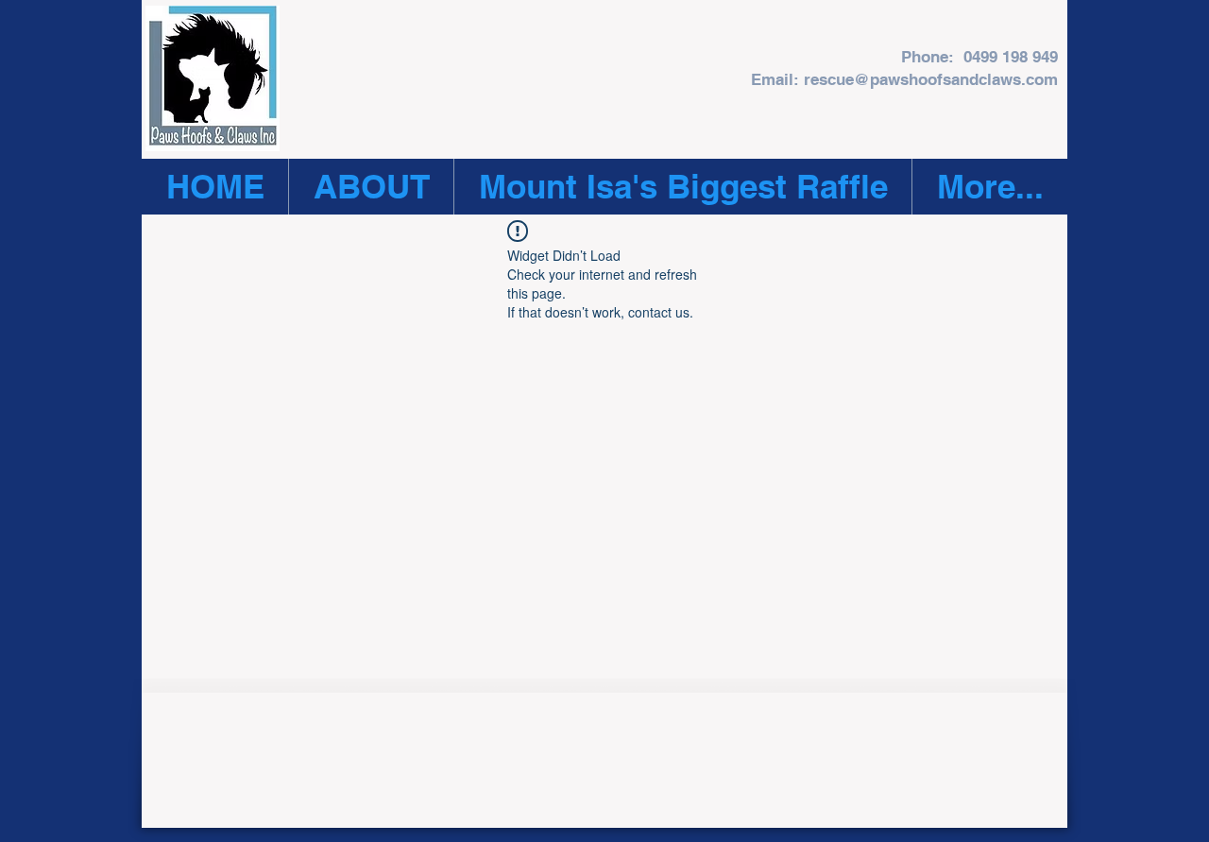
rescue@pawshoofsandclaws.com (931, 79)
